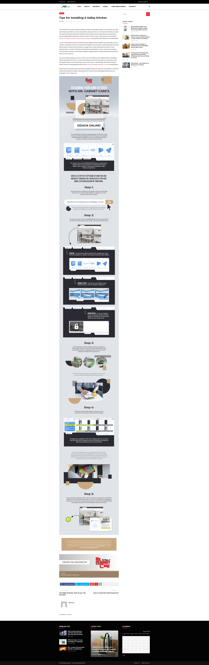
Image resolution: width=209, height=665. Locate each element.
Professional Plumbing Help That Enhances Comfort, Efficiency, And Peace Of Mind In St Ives (140, 55)
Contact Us (62, 1)
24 (124, 649)
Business (96, 6)
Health (87, 6)
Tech (79, 6)
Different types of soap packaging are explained (75, 640)
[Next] (126, 71)
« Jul (123, 655)
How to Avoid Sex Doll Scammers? (106, 593)
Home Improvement (118, 6)
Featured (62, 13)
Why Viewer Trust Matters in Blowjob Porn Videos (140, 64)
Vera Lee (61, 21)
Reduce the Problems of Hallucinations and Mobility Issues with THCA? (139, 45)
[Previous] (123, 71)
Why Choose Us (72, 1)
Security (132, 6)
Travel (105, 6)
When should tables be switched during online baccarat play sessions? (75, 633)
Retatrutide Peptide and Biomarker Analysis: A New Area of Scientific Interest (139, 28)
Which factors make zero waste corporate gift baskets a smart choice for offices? (140, 37)
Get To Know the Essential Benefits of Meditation (76, 648)
